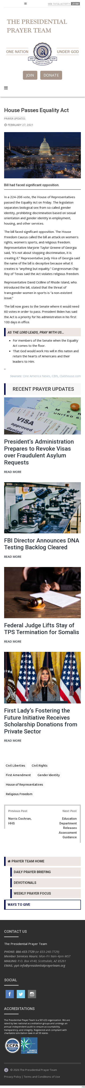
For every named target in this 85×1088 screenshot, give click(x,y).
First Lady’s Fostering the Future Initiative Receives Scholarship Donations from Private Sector (40, 721)
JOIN (30, 75)
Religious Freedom (19, 794)
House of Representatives (24, 784)
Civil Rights (39, 765)
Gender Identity (49, 775)
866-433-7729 (25, 951)
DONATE (51, 75)
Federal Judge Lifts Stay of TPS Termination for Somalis (41, 629)
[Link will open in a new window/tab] (10, 994)
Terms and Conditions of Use (42, 1077)
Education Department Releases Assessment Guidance (68, 828)
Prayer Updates (14, 118)
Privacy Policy (12, 1077)
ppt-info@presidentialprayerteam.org (39, 965)
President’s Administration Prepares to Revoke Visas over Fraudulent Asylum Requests (39, 452)
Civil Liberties (15, 765)
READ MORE (12, 472)
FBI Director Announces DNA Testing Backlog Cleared (41, 544)
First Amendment (18, 775)
